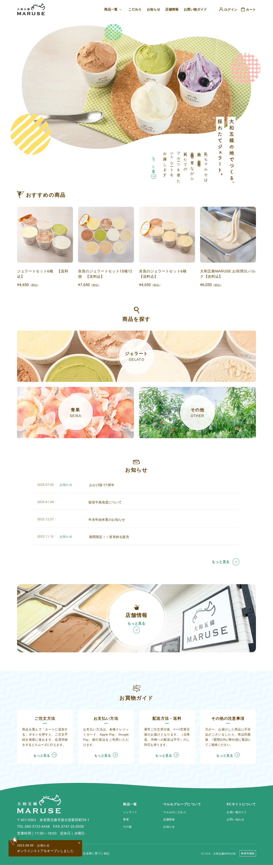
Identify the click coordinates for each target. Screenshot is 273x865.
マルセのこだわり (174, 812)
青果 (126, 819)
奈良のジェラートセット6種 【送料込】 (164, 274)
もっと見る (153, 163)
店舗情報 (169, 819)
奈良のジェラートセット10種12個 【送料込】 (105, 274)
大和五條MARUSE (224, 853)
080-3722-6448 (37, 826)
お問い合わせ (235, 819)
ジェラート (130, 812)
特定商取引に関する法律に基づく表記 (84, 853)
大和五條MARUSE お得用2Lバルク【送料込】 (228, 274)
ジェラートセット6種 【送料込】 (42, 274)
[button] (113, 9)
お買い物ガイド (237, 812)
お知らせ (169, 826)
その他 (127, 826)
